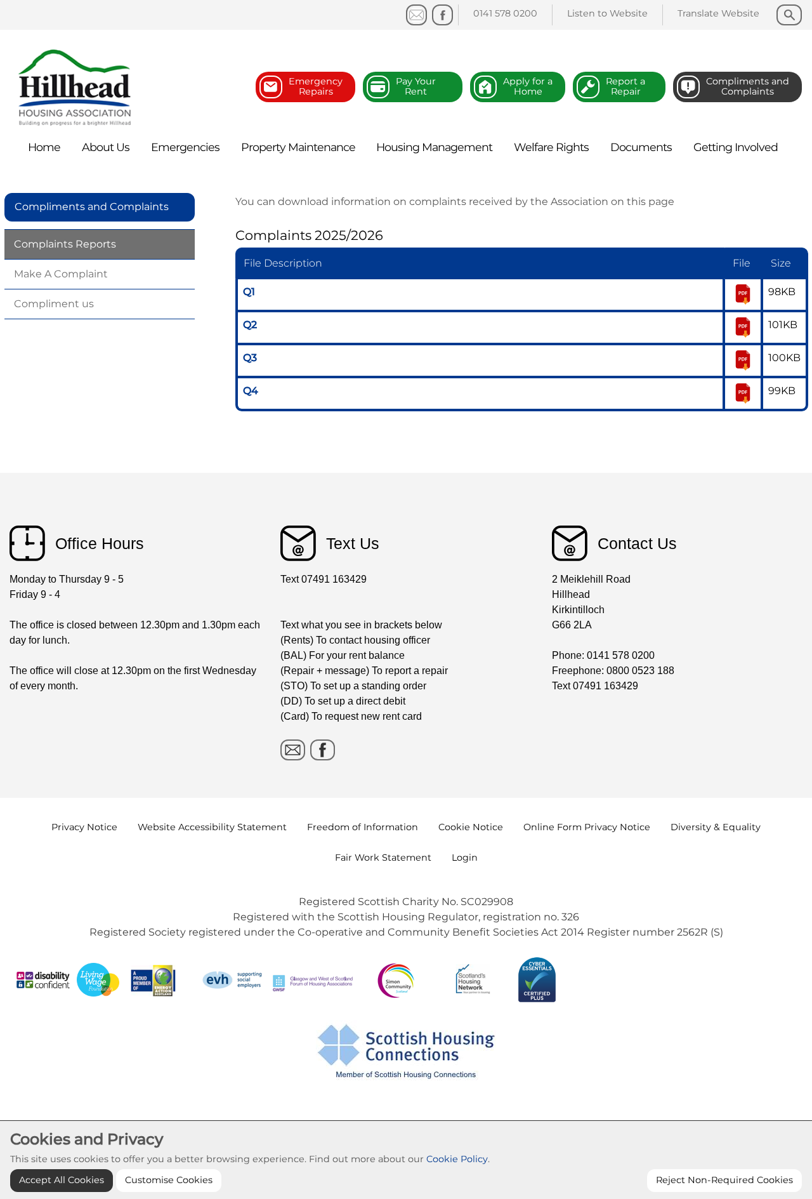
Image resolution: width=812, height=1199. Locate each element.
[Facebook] (442, 14)
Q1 (249, 292)
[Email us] (416, 14)
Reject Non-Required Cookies (724, 1180)
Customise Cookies (169, 1180)
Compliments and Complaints (92, 207)
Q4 (250, 391)
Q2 (250, 325)
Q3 (250, 358)
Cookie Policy (457, 1159)
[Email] (292, 749)
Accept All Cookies (61, 1180)
